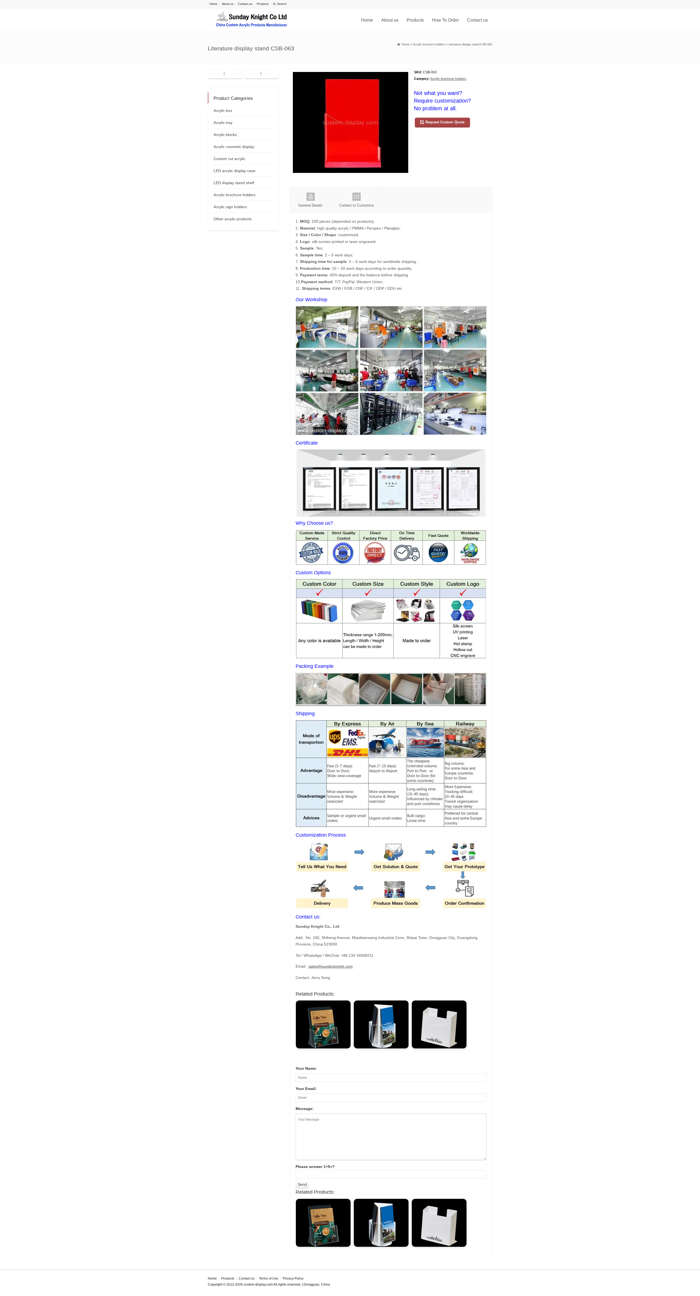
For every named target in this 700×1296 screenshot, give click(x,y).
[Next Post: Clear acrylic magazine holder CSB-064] (262, 74)
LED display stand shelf (234, 183)
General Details (310, 205)
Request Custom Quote (445, 122)
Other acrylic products (233, 219)
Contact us (245, 3)
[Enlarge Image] (350, 72)
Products (263, 3)
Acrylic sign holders (230, 207)
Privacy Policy (293, 1278)
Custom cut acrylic (229, 158)
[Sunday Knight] (251, 20)
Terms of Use (268, 1278)
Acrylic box (223, 110)
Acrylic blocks (225, 134)
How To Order (445, 20)
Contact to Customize (356, 205)
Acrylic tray (223, 122)
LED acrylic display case (234, 171)
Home (213, 3)
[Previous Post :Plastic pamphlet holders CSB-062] (225, 74)
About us (228, 3)
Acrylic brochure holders (448, 79)
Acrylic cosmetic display (234, 146)
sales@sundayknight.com (330, 966)
